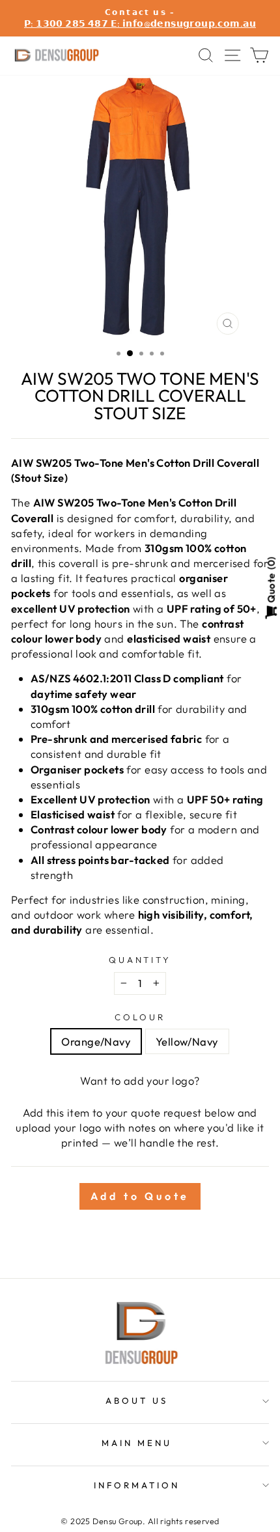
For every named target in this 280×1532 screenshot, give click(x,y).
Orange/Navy (96, 1041)
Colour (140, 1017)
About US (136, 1400)
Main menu (137, 1443)
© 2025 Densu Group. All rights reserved (140, 1521)
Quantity (140, 959)
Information (137, 1485)
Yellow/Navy (187, 1041)
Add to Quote (140, 1196)
